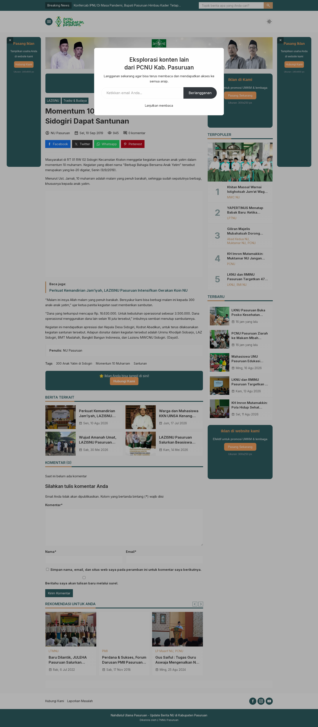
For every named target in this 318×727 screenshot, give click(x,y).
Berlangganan (200, 93)
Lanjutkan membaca (159, 105)
